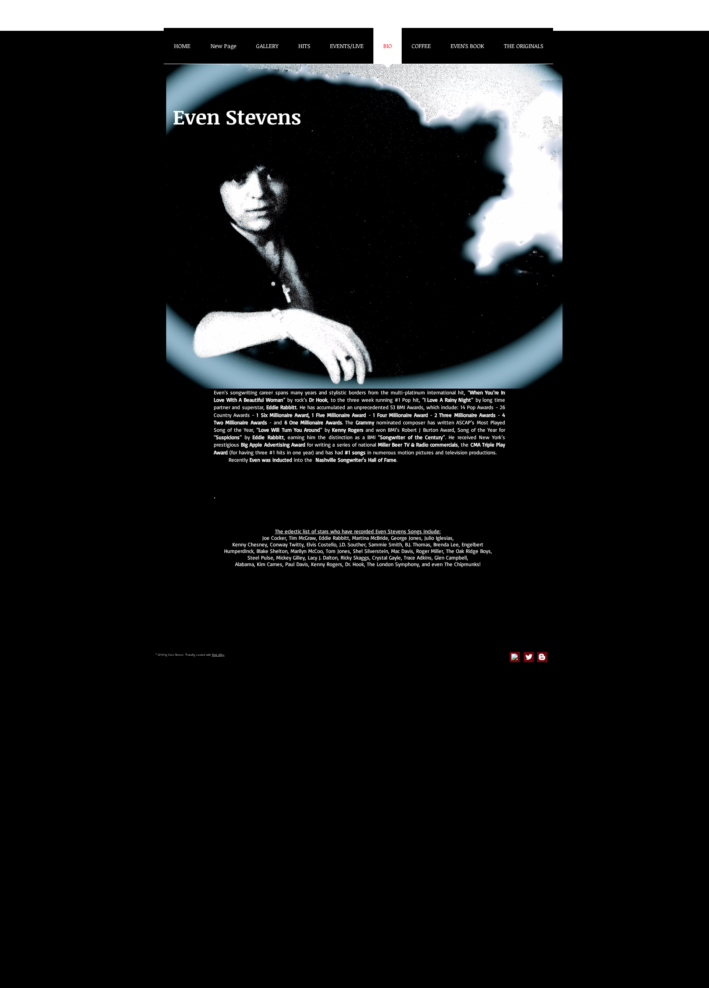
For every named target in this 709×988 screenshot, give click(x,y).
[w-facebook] (514, 657)
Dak (214, 655)
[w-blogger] (542, 657)
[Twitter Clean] (529, 657)
